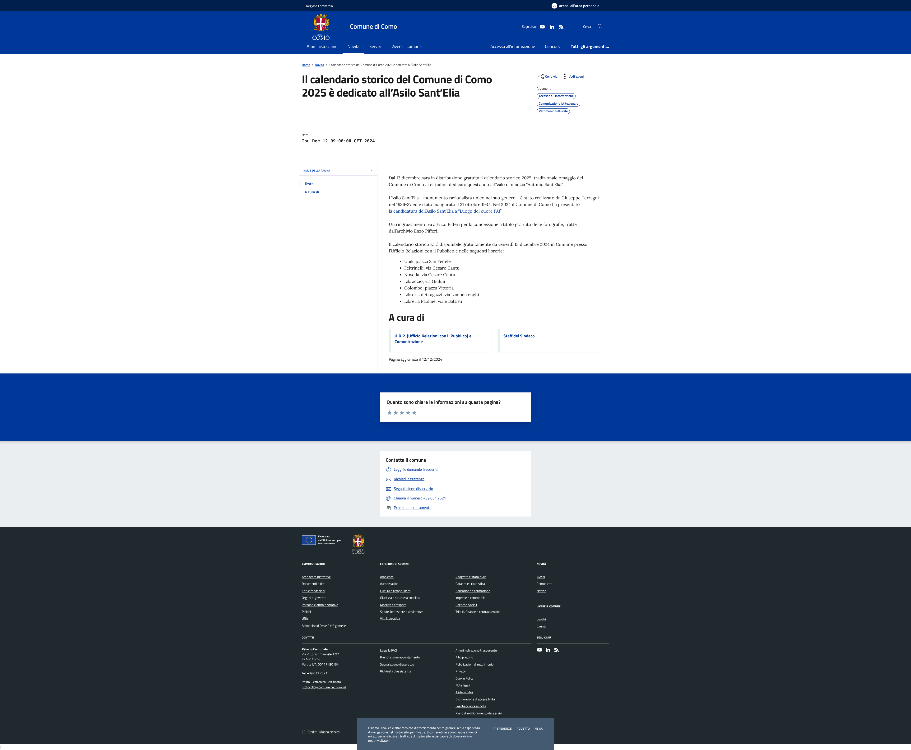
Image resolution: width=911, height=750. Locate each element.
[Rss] (556, 650)
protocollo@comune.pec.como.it (324, 687)
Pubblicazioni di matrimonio (474, 664)
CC (304, 731)
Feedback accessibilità (471, 706)
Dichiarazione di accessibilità (475, 699)
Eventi (541, 626)
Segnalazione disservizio (397, 664)
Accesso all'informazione (512, 46)
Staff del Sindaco (519, 336)
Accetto (523, 728)
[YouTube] (539, 650)
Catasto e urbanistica (470, 583)
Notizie (541, 590)
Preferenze (502, 728)
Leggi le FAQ (388, 650)
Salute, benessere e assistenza (401, 611)
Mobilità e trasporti (393, 604)
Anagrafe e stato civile (471, 576)
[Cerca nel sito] (600, 26)
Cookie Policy (465, 678)
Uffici (305, 618)
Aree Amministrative (316, 576)
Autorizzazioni (389, 583)
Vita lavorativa (390, 618)
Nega (539, 728)
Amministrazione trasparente (476, 650)
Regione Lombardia (319, 5)
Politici (306, 611)
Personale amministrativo (320, 604)
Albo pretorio (464, 657)
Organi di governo (314, 597)
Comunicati (544, 583)
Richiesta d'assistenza (395, 671)
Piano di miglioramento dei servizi (479, 713)
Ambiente (387, 576)
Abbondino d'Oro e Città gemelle (324, 625)
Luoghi (541, 619)
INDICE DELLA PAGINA (316, 170)
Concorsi (553, 46)
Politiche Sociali (466, 604)
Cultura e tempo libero (395, 590)
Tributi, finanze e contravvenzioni (478, 611)
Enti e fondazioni (313, 590)
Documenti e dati (313, 583)
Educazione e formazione (473, 590)
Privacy (461, 671)
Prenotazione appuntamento (400, 657)
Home (306, 64)
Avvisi (541, 576)
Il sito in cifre (464, 692)
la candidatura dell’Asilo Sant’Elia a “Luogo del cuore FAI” (445, 211)
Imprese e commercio (470, 597)
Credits (312, 731)
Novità (319, 64)
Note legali (463, 685)
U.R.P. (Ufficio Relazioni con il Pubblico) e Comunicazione (433, 339)
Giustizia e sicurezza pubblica (400, 597)
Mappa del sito (329, 731)
